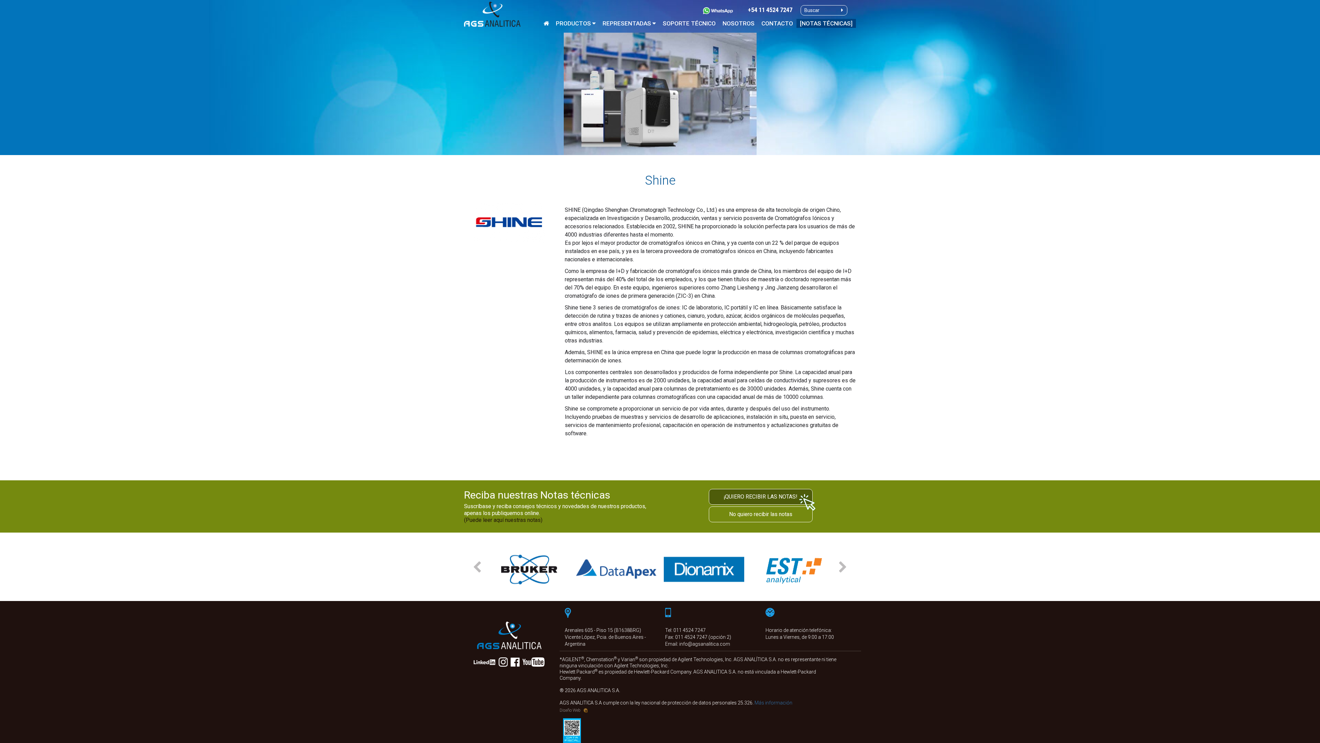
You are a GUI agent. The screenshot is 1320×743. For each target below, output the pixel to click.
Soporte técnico (689, 23)
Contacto (777, 23)
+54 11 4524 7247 (770, 10)
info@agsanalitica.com (704, 644)
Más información (773, 703)
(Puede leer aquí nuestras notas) (503, 520)
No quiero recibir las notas (760, 514)
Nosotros (739, 23)
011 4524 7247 (689, 630)
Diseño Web (570, 710)
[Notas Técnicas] (826, 23)
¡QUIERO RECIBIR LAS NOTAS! (761, 496)
